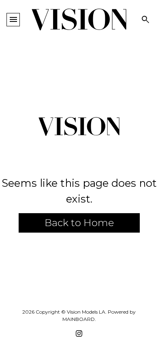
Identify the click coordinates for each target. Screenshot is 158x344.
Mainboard (78, 319)
